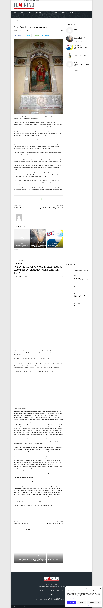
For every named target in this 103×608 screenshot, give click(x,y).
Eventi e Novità (54, 243)
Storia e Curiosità (20, 20)
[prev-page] (15, 250)
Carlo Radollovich (21, 30)
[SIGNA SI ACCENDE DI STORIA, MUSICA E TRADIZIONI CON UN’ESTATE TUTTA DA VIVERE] (38, 238)
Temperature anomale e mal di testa (54, 246)
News (75, 54)
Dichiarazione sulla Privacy (84, 605)
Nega (81, 602)
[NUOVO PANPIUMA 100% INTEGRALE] (69, 55)
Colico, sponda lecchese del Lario (22, 246)
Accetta (72, 602)
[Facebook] (51, 594)
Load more (77, 70)
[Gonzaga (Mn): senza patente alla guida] (69, 64)
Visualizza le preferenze (94, 602)
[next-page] (17, 250)
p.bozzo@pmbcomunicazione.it (53, 592)
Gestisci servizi (73, 598)
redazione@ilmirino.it (53, 587)
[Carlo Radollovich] (15, 31)
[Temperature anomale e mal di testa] (55, 238)
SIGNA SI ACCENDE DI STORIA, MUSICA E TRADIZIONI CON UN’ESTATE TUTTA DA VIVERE (38, 244)
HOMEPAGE (22, 243)
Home (15, 20)
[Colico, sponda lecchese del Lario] (22, 238)
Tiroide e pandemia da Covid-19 (21, 207)
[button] (100, 588)
